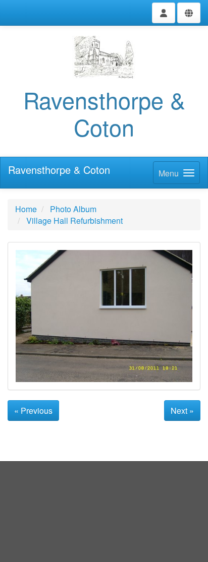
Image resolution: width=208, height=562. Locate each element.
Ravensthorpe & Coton (59, 169)
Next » (182, 410)
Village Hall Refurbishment (74, 220)
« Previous (33, 410)
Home (26, 209)
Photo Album (73, 209)
